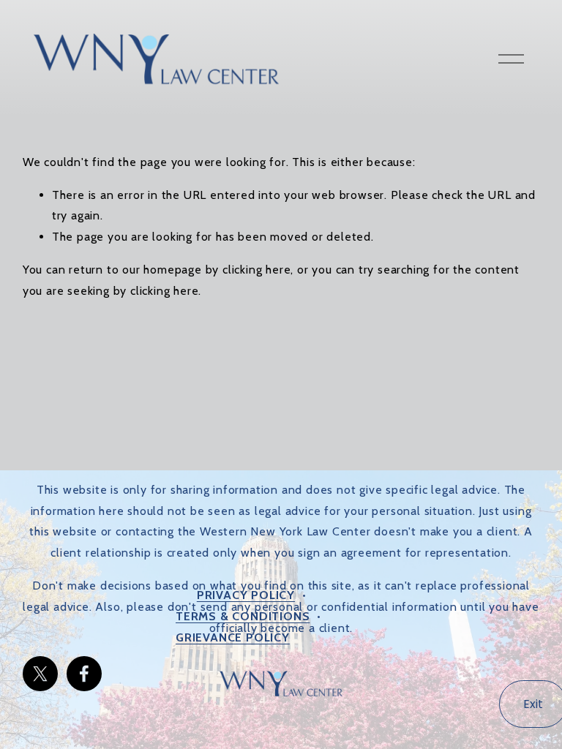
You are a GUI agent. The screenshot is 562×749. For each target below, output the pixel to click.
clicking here (256, 269)
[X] (40, 673)
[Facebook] (84, 673)
